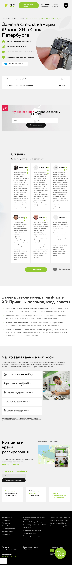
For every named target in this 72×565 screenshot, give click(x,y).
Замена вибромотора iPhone (60, 517)
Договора (4, 420)
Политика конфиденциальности (9, 548)
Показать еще (36, 269)
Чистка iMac (27, 527)
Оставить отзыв (64, 269)
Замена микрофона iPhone (59, 520)
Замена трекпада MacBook (32, 530)
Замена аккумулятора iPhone (60, 526)
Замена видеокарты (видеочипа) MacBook (34, 518)
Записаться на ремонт (28, 5)
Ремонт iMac (6, 520)
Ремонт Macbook (7, 526)
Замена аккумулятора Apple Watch (34, 524)
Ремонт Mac (6, 534)
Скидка (60, 553)
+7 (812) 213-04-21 (50, 5)
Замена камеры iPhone (58, 523)
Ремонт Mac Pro (7, 531)
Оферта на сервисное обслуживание (31, 548)
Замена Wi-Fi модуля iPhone (32, 522)
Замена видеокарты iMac (31, 536)
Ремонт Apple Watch (8, 528)
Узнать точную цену (17, 64)
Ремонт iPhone (7, 517)
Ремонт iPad (6, 523)
